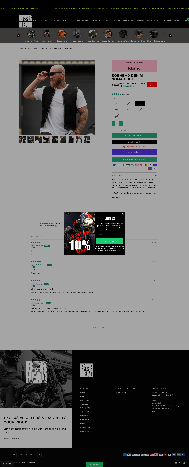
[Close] (123, 213)
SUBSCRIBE (110, 241)
